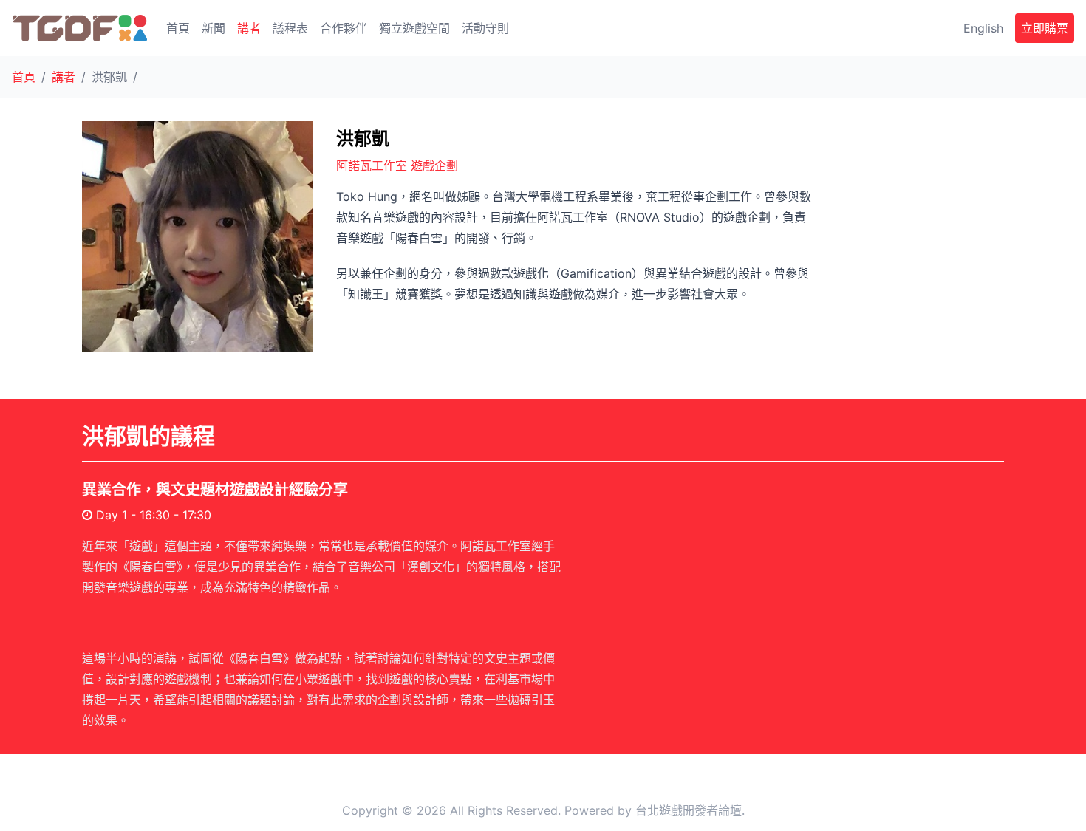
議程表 (290, 28)
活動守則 (485, 28)
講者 (249, 28)
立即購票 (1044, 28)
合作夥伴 (343, 28)
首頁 (178, 28)
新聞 (213, 28)
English (983, 28)
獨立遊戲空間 (414, 28)
